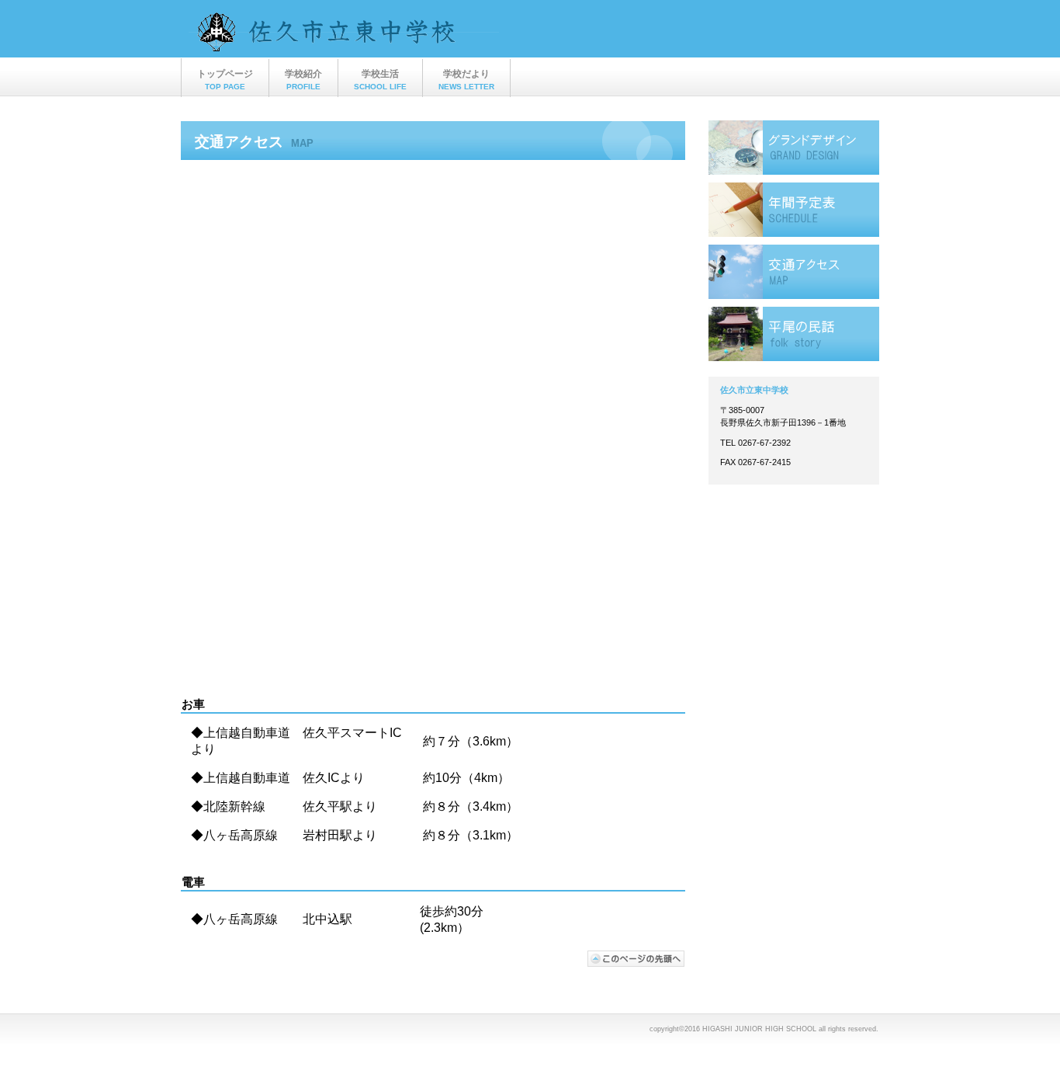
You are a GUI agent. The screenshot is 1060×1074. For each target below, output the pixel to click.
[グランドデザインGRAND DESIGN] (793, 147)
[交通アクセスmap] (793, 272)
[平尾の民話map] (793, 334)
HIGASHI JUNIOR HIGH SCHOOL (344, 35)
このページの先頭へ (636, 959)
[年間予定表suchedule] (793, 209)
